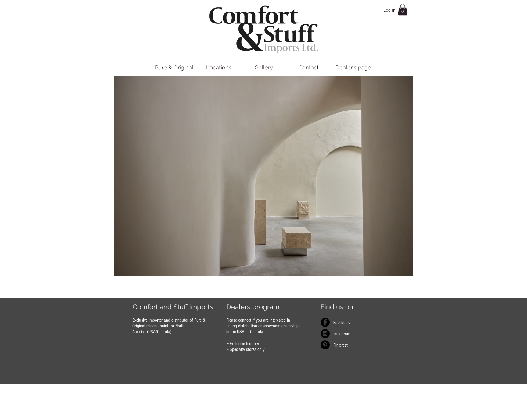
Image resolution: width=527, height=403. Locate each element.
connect (244, 320)
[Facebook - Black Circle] (325, 322)
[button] (402, 9)
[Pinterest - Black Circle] (325, 344)
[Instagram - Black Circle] (325, 333)
